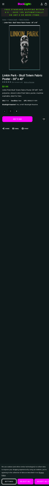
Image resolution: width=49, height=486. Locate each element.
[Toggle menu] (5, 4)
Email (17, 128)
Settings (9, 481)
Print (26, 128)
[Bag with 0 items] (46, 4)
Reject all (25, 481)
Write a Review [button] (29, 82)
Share (7, 128)
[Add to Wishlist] (44, 119)
